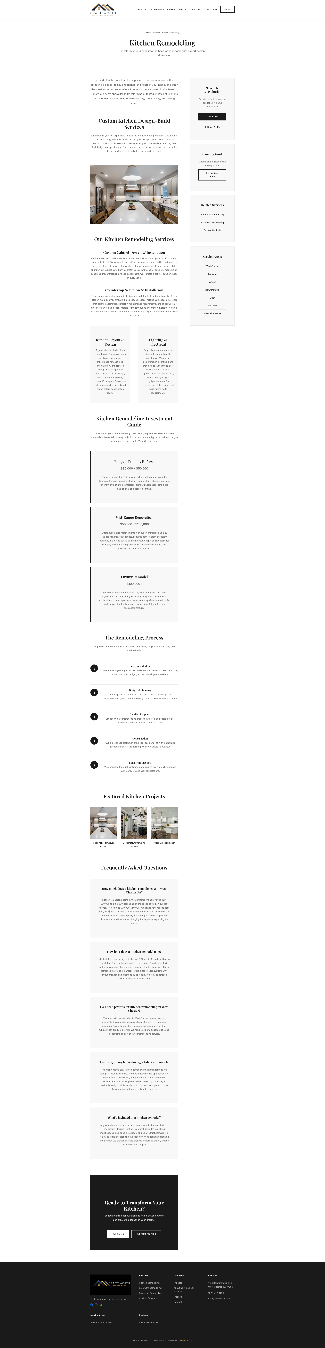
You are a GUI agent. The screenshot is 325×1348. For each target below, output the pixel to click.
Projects (171, 9)
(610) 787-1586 (212, 127)
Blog (215, 9)
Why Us (182, 9)
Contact (227, 9)
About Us (142, 9)
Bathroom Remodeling (212, 214)
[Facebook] (91, 1304)
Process (178, 1297)
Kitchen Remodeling (149, 1283)
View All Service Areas (102, 1322)
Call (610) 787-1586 (146, 1234)
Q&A (207, 9)
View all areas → (212, 313)
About (177, 1288)
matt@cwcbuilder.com (219, 1298)
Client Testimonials (148, 1322)
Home (148, 32)
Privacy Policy (186, 1340)
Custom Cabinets (212, 230)
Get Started (118, 1234)
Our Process (196, 9)
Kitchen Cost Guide (212, 175)
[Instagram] (96, 1304)
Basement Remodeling (212, 222)
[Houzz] (101, 1304)
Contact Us (212, 116)
